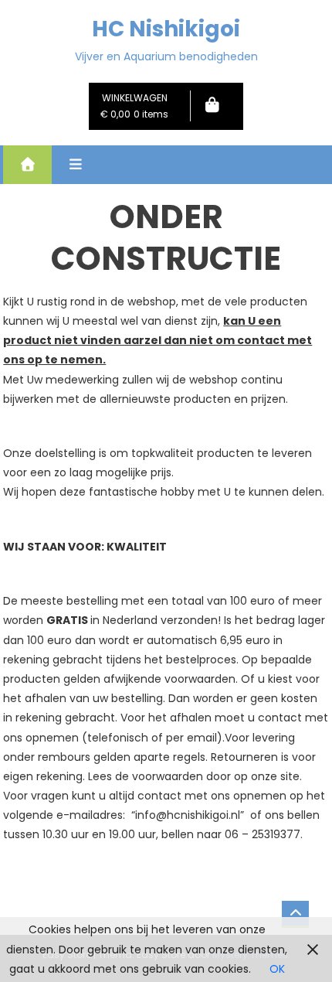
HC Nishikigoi (166, 29)
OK (277, 969)
